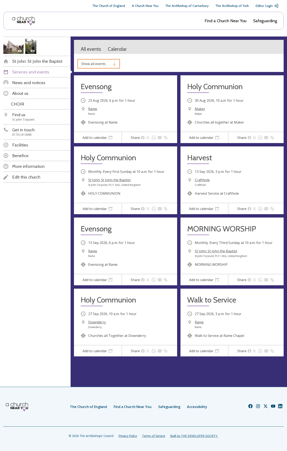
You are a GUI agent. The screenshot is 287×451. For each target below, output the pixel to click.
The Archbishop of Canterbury (187, 6)
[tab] (97, 137)
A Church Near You (145, 6)
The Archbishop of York (232, 6)
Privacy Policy (127, 436)
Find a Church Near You (225, 20)
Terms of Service (153, 436)
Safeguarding (265, 20)
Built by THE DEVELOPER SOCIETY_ (194, 436)
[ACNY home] (23, 21)
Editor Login (264, 6)
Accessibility (197, 406)
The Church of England (108, 6)
